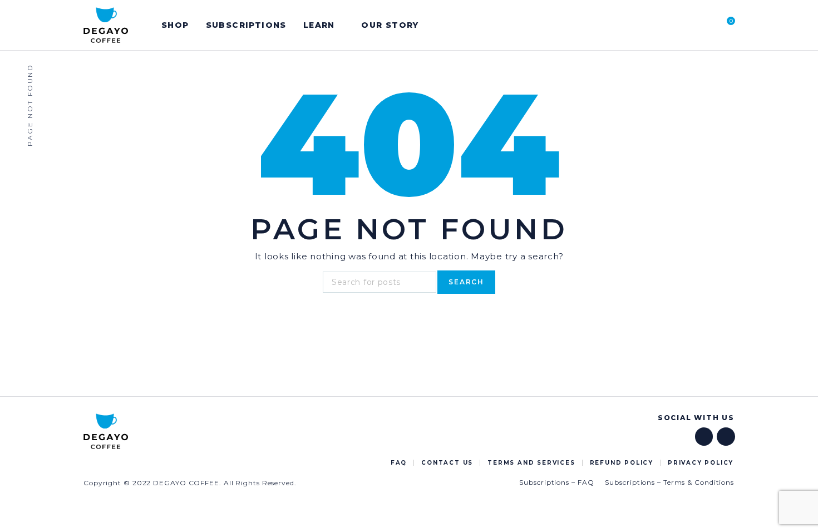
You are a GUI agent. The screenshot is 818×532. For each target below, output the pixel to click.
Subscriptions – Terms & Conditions (669, 482)
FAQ (399, 462)
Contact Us (447, 462)
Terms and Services (531, 462)
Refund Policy (621, 462)
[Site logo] (105, 25)
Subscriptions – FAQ (556, 482)
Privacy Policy (700, 462)
